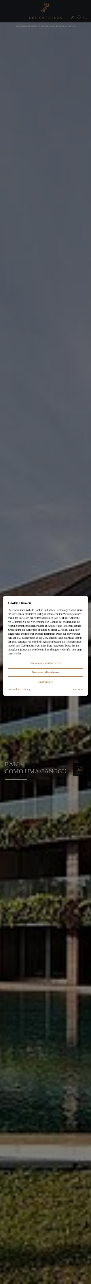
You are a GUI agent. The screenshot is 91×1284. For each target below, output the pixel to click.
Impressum (77, 689)
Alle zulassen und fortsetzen (45, 663)
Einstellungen (45, 681)
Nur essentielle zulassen (45, 672)
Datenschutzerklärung (19, 689)
